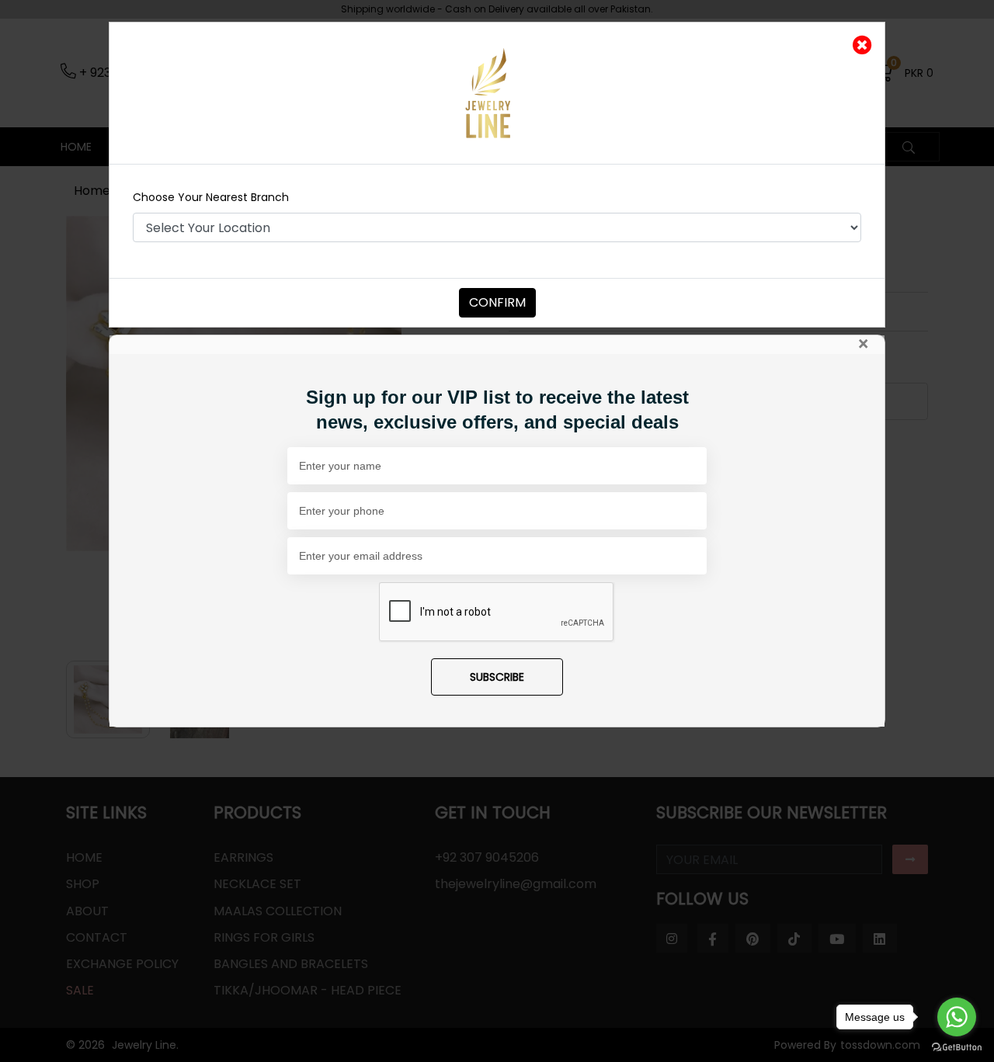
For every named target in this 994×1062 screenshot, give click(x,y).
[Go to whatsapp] (956, 1017)
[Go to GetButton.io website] (957, 1046)
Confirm (497, 302)
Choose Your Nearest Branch (211, 197)
